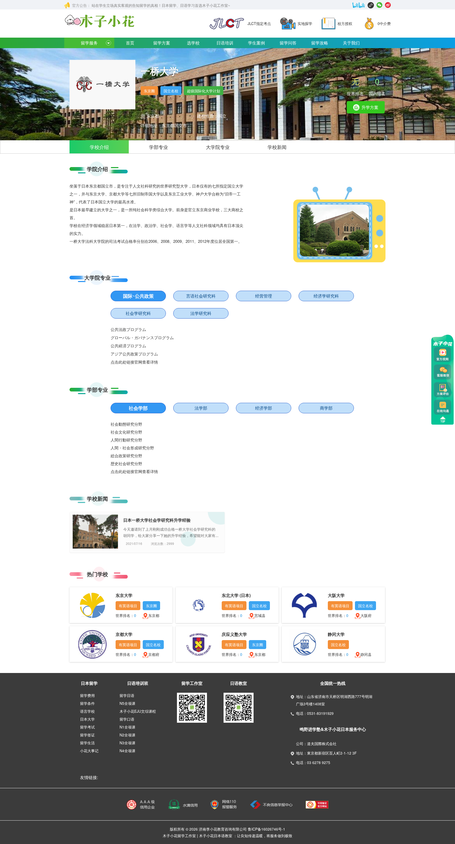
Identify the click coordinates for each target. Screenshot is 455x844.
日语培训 (224, 43)
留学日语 (127, 695)
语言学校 (87, 711)
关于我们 (351, 43)
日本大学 (87, 719)
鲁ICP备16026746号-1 (266, 829)
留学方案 (161, 43)
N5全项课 (127, 703)
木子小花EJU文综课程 (138, 711)
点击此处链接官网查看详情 (134, 362)
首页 (130, 43)
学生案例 (256, 43)
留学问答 (288, 43)
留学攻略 (319, 43)
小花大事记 (89, 750)
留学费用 (87, 695)
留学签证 (87, 734)
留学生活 (87, 742)
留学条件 (87, 703)
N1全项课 (127, 727)
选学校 (193, 43)
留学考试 (87, 727)
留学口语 (127, 719)
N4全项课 (127, 750)
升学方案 (369, 107)
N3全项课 (127, 742)
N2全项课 (127, 734)
